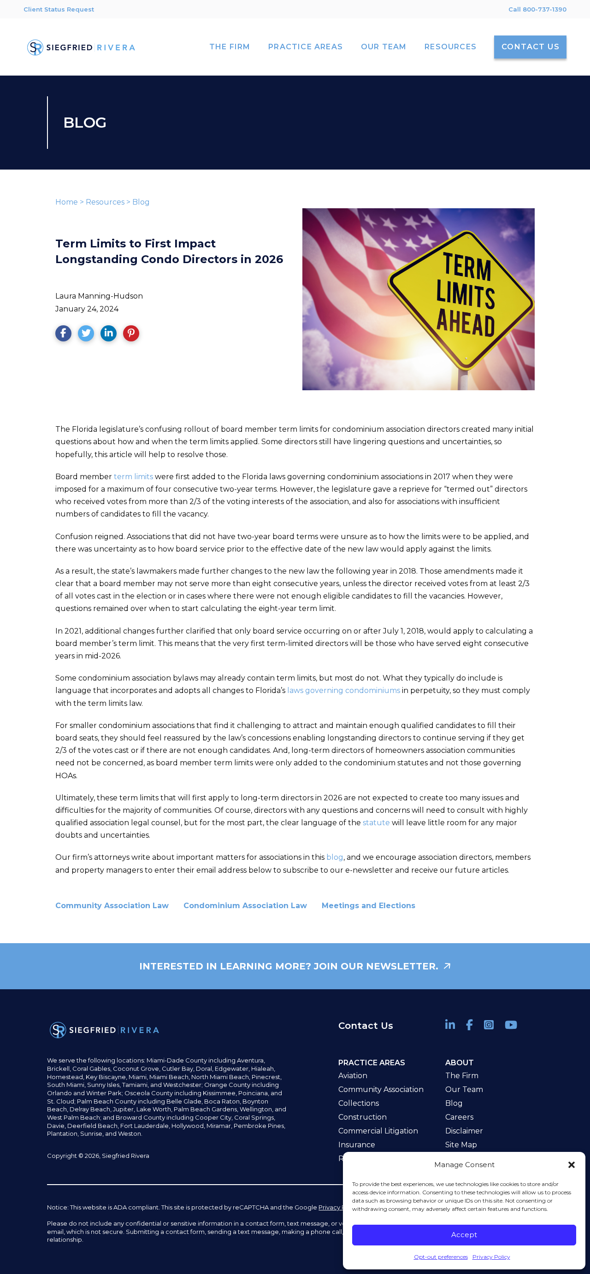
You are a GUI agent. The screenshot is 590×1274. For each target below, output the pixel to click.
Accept (464, 1234)
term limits (133, 476)
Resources (105, 202)
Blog (141, 202)
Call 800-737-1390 (537, 9)
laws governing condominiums (343, 690)
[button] (571, 1164)
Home (66, 202)
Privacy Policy (491, 1256)
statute (376, 822)
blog (334, 857)
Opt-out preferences (441, 1256)
